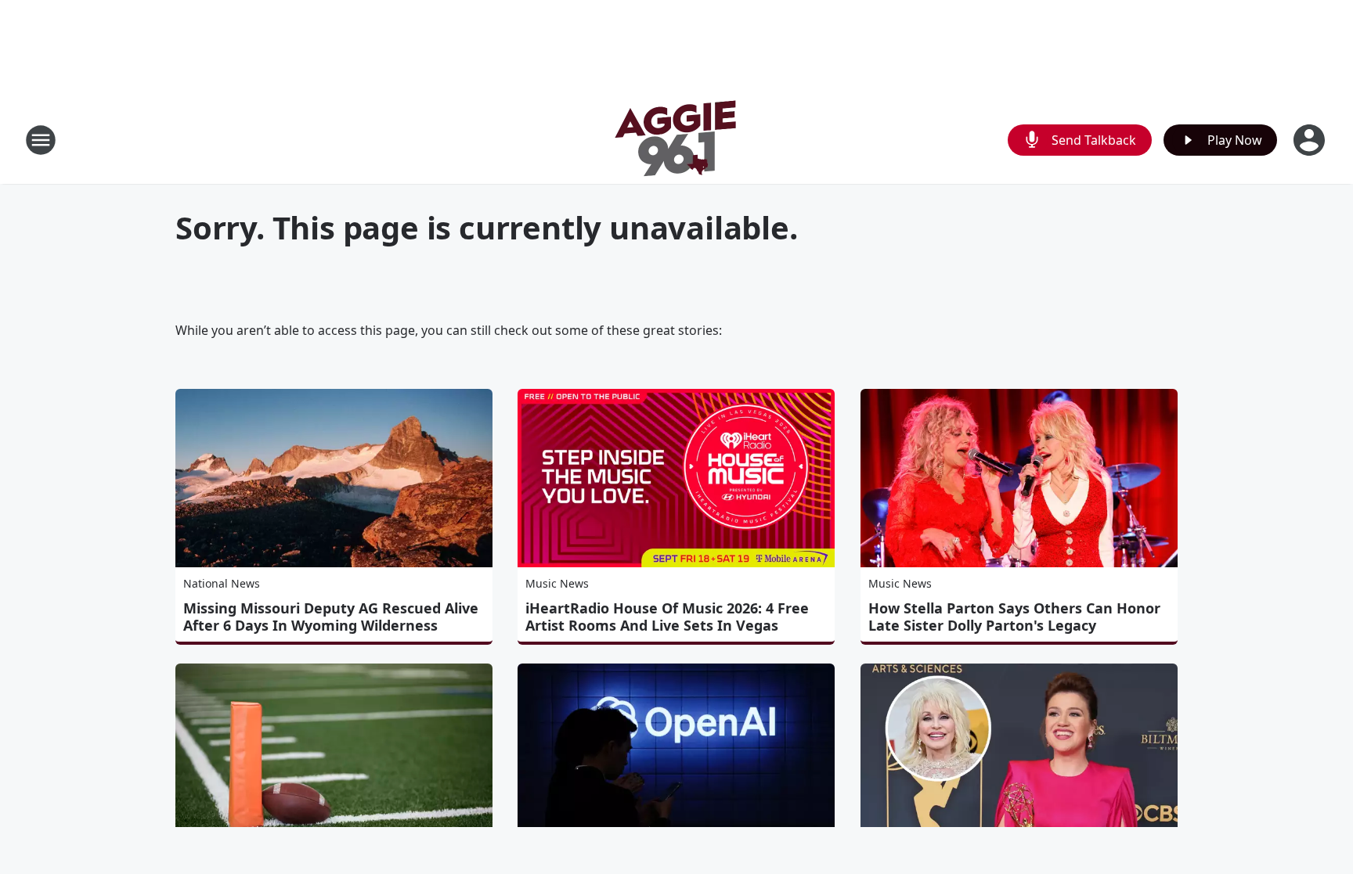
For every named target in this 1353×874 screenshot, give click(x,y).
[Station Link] (676, 140)
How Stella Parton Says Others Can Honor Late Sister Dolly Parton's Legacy (1014, 616)
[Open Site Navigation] (40, 140)
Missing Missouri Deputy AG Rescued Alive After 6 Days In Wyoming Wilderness (330, 616)
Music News (557, 583)
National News (221, 583)
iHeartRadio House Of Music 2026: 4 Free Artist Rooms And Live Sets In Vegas (667, 616)
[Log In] (1310, 140)
